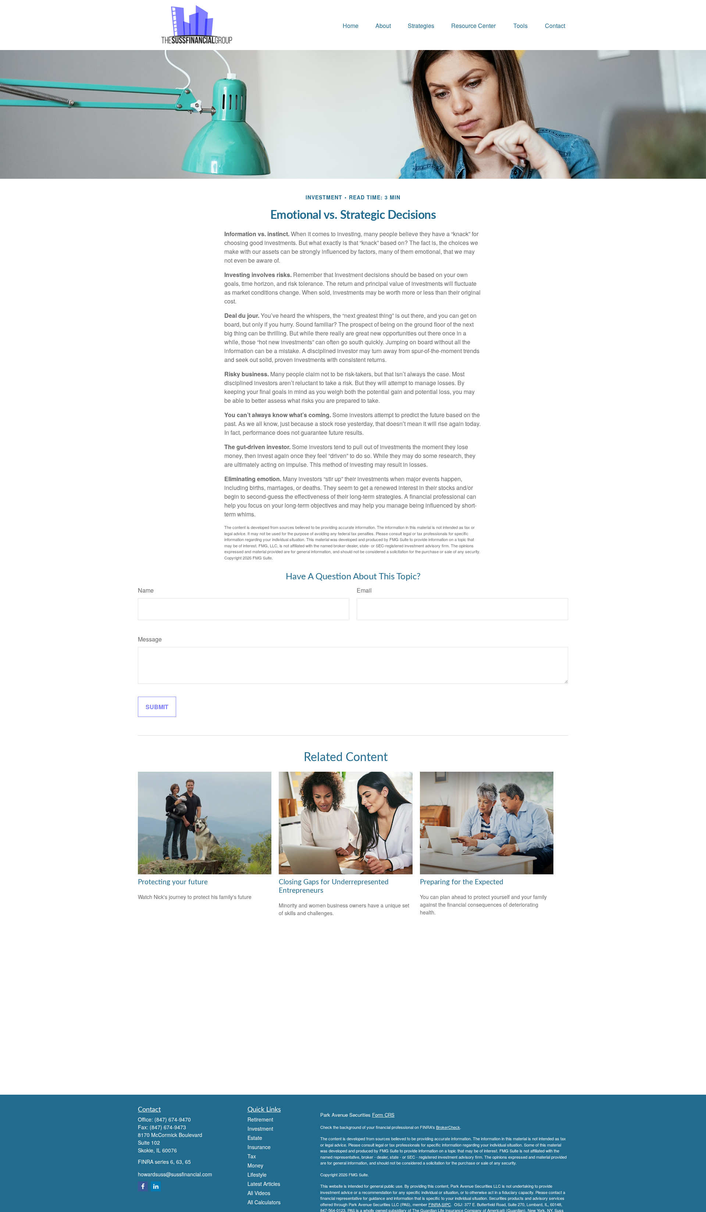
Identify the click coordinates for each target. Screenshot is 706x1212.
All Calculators (264, 1202)
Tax (251, 1156)
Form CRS (383, 1114)
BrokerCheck (448, 1127)
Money (255, 1165)
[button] (350, 24)
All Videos (258, 1193)
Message (150, 639)
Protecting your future (173, 882)
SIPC (446, 1204)
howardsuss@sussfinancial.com (175, 1174)
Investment (260, 1128)
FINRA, (435, 1204)
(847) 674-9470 (172, 1119)
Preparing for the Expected (461, 882)
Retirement (260, 1119)
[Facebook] (143, 1186)
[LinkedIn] (156, 1186)
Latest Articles (263, 1183)
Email (364, 590)
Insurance (259, 1147)
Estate (254, 1137)
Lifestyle (257, 1174)
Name (146, 590)
